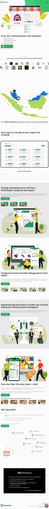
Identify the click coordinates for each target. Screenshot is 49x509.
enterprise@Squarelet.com (35, 490)
